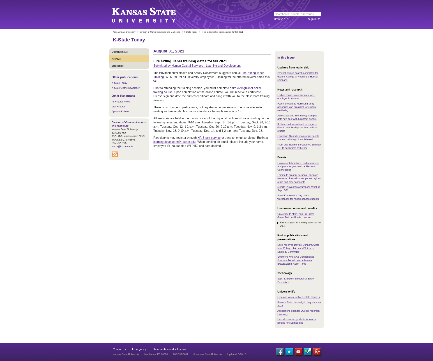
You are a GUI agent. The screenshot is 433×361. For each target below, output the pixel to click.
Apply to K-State (120, 111)
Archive (116, 58)
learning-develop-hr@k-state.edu (174, 141)
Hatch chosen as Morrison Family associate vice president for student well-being (296, 107)
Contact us (119, 349)
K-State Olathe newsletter (126, 87)
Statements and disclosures (169, 349)
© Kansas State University (207, 354)
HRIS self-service (209, 137)
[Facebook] (279, 351)
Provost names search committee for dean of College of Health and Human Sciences (297, 76)
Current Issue (120, 51)
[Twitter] (289, 351)
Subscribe (118, 65)
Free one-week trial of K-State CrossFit (298, 297)
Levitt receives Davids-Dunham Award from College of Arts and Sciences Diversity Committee (298, 248)
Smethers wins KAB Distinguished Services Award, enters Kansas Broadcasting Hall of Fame (295, 260)
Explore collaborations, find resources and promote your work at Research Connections (298, 166)
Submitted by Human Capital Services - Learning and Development (197, 65)
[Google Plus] (316, 351)
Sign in (312, 19)
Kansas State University (149, 14)
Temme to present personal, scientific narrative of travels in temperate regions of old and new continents (299, 178)
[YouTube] (298, 351)
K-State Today (190, 32)
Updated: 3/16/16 (236, 354)
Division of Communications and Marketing (160, 32)
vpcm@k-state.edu (122, 146)
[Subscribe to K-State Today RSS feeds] (115, 156)
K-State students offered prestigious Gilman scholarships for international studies (297, 127)
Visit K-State (118, 106)
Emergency (139, 349)
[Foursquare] (307, 351)
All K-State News (121, 101)
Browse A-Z (281, 19)
